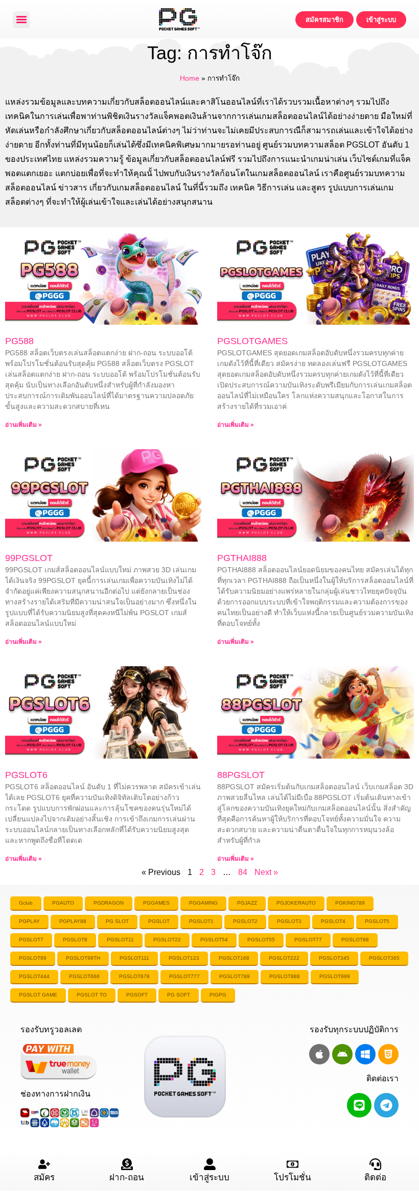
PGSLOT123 (184, 958)
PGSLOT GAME (38, 995)
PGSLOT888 (284, 976)
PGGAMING (203, 903)
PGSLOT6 (26, 775)
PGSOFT (137, 995)
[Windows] (365, 1054)
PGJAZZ (247, 903)
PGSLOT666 (84, 976)
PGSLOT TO (92, 995)
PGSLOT (159, 921)
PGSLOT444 (34, 976)
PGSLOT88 (355, 939)
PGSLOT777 (184, 976)
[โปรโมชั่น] (292, 1164)
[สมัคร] (44, 1164)
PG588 (19, 341)
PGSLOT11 (120, 939)
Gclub (26, 903)
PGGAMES (156, 903)
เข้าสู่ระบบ (209, 1177)
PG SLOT (117, 921)
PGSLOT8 (75, 939)
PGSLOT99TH (83, 958)
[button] (21, 19)
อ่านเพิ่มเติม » (23, 424)
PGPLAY (29, 921)
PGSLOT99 (32, 958)
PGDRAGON (109, 903)
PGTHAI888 (242, 558)
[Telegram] (386, 1105)
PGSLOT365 (384, 958)
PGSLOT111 (134, 958)
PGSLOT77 (308, 939)
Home (189, 78)
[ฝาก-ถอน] (127, 1164)
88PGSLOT (241, 775)
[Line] (359, 1105)
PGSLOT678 (134, 976)
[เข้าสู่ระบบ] (210, 1164)
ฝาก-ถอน (126, 1177)
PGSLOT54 (214, 939)
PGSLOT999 (334, 976)
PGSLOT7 (31, 939)
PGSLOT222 (284, 958)
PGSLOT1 (201, 921)
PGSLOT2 (245, 921)
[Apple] (319, 1054)
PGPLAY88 (72, 921)
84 (242, 872)
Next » (266, 872)
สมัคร (44, 1177)
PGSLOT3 (289, 921)
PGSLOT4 (333, 921)
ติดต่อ (375, 1177)
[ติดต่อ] (375, 1164)
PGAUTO (63, 903)
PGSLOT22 (167, 939)
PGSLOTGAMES (252, 341)
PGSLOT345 (334, 958)
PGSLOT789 (234, 976)
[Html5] (388, 1054)
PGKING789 (350, 903)
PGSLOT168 (234, 958)
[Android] (342, 1054)
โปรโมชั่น (292, 1177)
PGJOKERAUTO (296, 903)
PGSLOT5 (377, 921)
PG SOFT (178, 995)
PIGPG (218, 995)
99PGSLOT (29, 558)
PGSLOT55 (261, 939)
